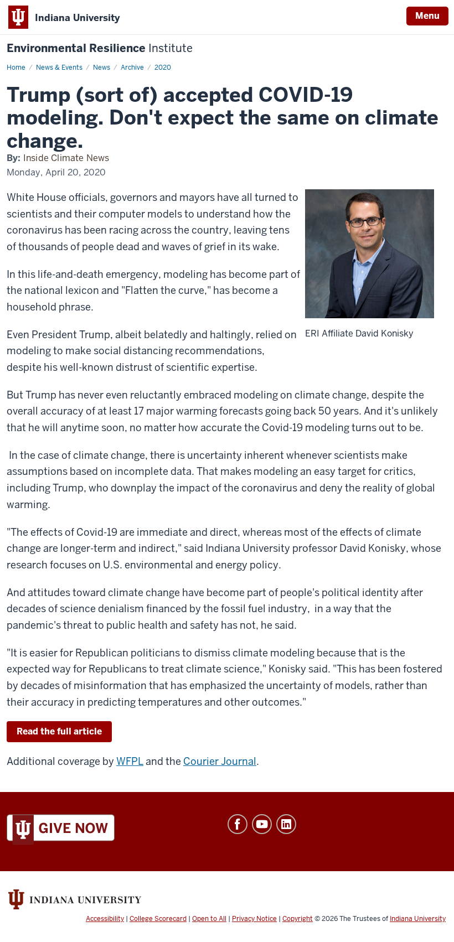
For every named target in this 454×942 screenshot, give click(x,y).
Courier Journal (219, 761)
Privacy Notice (254, 918)
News (101, 67)
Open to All (209, 918)
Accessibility (105, 918)
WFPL (129, 761)
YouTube (262, 824)
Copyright (297, 918)
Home (16, 67)
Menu (427, 16)
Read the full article (59, 731)
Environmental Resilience (100, 48)
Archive (132, 67)
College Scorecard (158, 918)
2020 (162, 67)
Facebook (237, 824)
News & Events (59, 67)
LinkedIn (286, 824)
